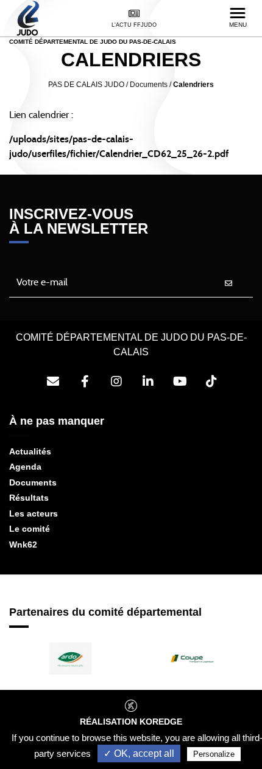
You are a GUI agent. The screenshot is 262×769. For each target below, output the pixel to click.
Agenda (25, 466)
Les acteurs (33, 513)
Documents (33, 482)
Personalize (214, 754)
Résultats (29, 498)
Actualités (30, 451)
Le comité (29, 529)
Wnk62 (23, 544)
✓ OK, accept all (139, 753)
